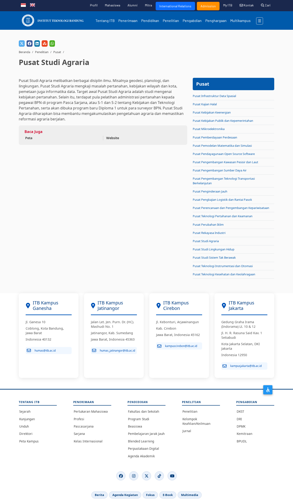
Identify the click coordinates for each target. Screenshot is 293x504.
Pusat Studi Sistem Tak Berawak (214, 257)
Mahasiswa (112, 5)
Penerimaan (128, 20)
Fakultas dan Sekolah (143, 411)
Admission (208, 6)
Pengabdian (192, 20)
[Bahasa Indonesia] (23, 4)
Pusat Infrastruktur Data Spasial (214, 96)
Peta (29, 138)
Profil (94, 5)
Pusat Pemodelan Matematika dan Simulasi (222, 146)
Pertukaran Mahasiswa (91, 411)
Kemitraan (244, 433)
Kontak (248, 5)
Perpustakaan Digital (143, 448)
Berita (99, 495)
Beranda (24, 52)
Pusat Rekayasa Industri (209, 233)
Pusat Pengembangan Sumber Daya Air (220, 170)
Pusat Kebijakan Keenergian (212, 112)
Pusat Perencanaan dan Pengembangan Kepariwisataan (231, 208)
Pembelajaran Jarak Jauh (146, 433)
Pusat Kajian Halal (205, 104)
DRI (239, 419)
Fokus (150, 495)
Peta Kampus (29, 441)
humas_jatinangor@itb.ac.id (117, 350)
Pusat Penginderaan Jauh (210, 191)
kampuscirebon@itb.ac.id (181, 346)
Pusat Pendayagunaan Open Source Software (224, 154)
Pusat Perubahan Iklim (208, 224)
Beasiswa (135, 426)
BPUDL (242, 441)
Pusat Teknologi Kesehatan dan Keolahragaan (224, 274)
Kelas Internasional (88, 441)
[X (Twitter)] (146, 475)
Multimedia (189, 495)
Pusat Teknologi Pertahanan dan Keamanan (222, 216)
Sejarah (24, 411)
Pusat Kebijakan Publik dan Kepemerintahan (223, 121)
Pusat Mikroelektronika (209, 129)
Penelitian (171, 20)
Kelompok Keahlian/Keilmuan (196, 421)
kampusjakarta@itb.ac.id (246, 366)
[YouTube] (172, 475)
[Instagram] (133, 475)
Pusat (57, 52)
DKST (240, 411)
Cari (267, 5)
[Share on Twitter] (22, 43)
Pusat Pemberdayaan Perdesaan (215, 137)
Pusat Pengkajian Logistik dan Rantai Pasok (222, 200)
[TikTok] (159, 475)
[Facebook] (120, 475)
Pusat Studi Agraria (206, 241)
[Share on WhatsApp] (52, 43)
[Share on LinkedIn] (37, 43)
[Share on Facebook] (30, 43)
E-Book (168, 495)
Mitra (148, 5)
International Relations (175, 6)
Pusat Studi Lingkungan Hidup (213, 249)
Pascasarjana (84, 426)
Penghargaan (216, 20)
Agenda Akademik (141, 456)
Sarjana (79, 433)
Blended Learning (141, 441)
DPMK (241, 426)
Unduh (24, 426)
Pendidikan (150, 20)
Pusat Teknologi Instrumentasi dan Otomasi (223, 266)
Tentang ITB (105, 20)
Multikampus (240, 20)
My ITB (227, 5)
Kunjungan (27, 419)
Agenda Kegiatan (125, 495)
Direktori (26, 433)
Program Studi (138, 419)
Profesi (79, 419)
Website (112, 138)
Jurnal (186, 431)
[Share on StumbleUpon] (45, 43)
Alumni (133, 5)
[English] (32, 4)
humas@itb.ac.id (45, 350)
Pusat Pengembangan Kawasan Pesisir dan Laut (225, 162)
